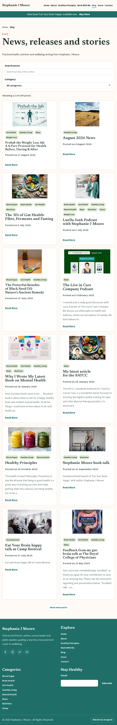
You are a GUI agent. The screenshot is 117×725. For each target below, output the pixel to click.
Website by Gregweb (103, 719)
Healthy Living (26, 132)
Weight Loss (11, 137)
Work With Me (83, 5)
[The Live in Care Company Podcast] (87, 261)
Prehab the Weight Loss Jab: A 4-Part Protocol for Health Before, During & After (25, 146)
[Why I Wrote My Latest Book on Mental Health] (29, 347)
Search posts (12, 66)
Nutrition (10, 209)
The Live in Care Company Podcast (78, 287)
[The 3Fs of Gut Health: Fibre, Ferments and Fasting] (29, 186)
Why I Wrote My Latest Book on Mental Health (25, 378)
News (38, 132)
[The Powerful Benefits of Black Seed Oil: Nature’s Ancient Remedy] (29, 261)
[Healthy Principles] (29, 439)
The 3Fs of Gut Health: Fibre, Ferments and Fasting (29, 217)
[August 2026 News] (87, 114)
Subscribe (107, 683)
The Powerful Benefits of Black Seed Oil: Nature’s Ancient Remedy (24, 289)
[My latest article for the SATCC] (87, 347)
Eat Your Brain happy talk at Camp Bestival (23, 547)
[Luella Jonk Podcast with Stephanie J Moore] (87, 186)
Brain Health (26, 204)
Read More (11, 165)
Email (64, 675)
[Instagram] (13, 652)
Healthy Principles (67, 5)
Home (46, 5)
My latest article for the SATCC (77, 373)
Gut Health (11, 132)
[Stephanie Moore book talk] (87, 439)
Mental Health (70, 209)
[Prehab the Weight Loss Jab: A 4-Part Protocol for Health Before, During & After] (29, 114)
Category (10, 79)
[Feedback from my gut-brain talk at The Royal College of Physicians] (87, 521)
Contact (109, 5)
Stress (102, 209)
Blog (94, 5)
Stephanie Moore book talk (86, 463)
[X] (20, 652)
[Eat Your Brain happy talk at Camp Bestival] (29, 521)
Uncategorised (12, 540)
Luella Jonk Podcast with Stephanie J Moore (83, 222)
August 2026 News (79, 138)
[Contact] (27, 652)
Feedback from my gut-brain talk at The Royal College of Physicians (80, 554)
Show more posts (58, 607)
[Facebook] (5, 652)
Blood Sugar (11, 204)
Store (100, 5)
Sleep (5, 708)
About (54, 5)
